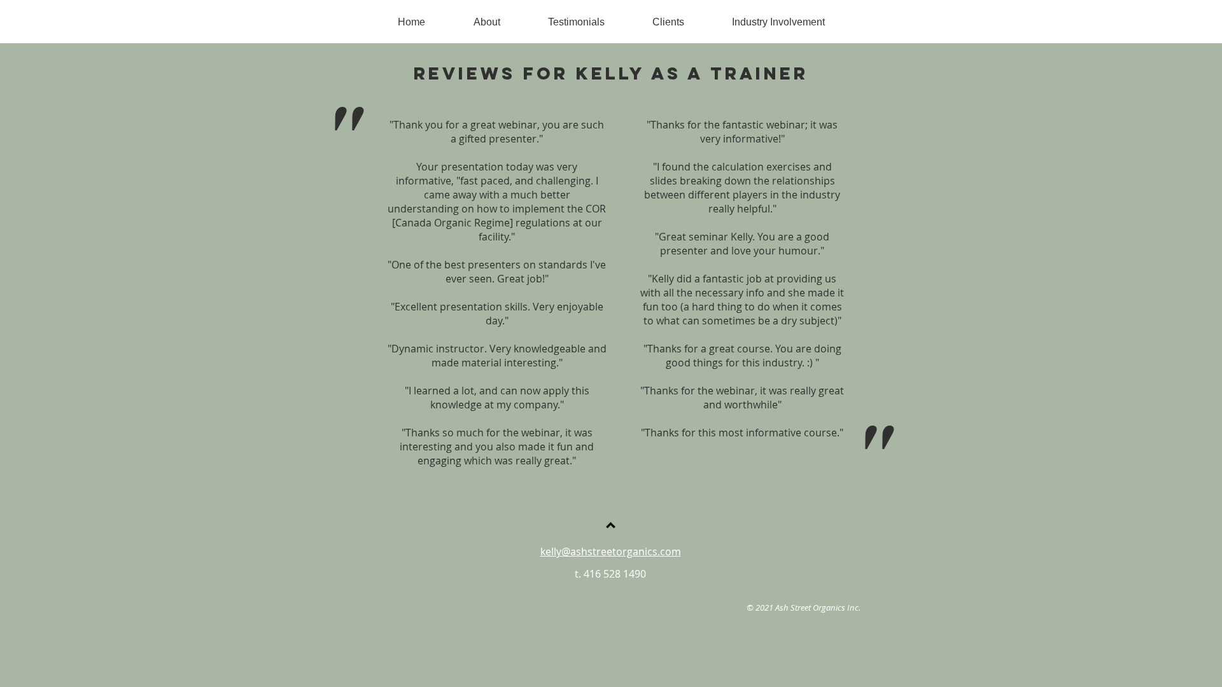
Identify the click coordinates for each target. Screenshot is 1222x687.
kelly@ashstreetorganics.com (610, 552)
